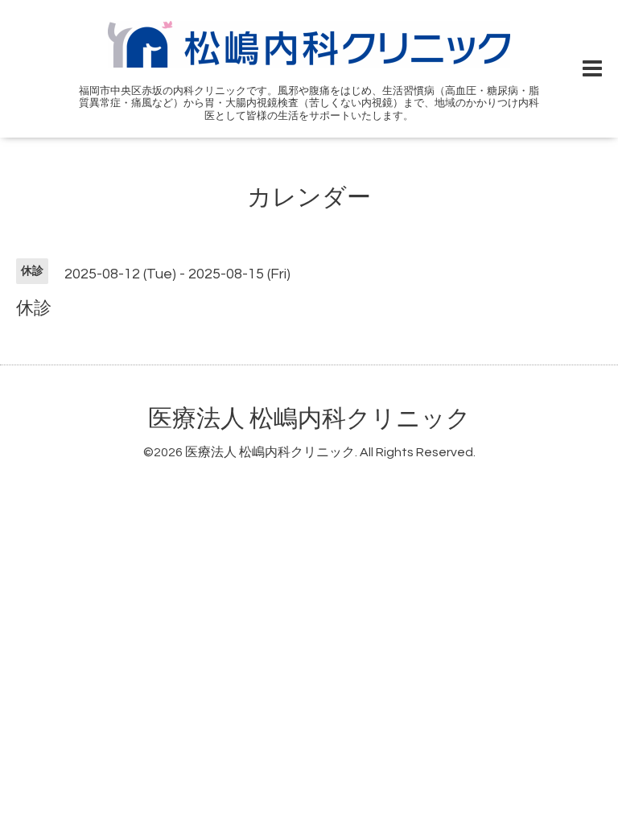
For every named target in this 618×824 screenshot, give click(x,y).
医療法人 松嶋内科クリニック (309, 418)
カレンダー (309, 197)
